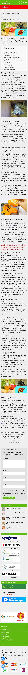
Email (5, 477)
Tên (4, 470)
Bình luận (5, 458)
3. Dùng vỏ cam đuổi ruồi (9, 55)
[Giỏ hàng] (23, 2)
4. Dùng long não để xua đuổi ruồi (11, 57)
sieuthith (17, 19)
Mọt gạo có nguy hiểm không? (13, 508)
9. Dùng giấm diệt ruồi (8, 67)
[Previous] (2, 617)
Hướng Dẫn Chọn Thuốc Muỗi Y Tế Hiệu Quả (16, 527)
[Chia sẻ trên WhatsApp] (9, 442)
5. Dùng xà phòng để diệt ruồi (10, 59)
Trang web (5, 484)
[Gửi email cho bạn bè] (14, 442)
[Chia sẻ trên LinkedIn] (18, 442)
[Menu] (26, 2)
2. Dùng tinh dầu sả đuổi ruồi (10, 53)
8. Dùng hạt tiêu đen (8, 66)
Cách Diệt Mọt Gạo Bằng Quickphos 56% (15, 523)
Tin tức (2, 11)
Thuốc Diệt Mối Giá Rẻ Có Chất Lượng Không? (15, 518)
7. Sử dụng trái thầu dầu (9, 64)
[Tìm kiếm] (20, 2)
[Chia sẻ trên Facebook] (11, 442)
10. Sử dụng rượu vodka (9, 69)
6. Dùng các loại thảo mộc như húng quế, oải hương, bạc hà (14, 61)
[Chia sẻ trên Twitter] (13, 442)
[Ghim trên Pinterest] (16, 442)
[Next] (26, 617)
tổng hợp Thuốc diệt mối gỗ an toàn (15, 512)
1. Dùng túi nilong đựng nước (10, 52)
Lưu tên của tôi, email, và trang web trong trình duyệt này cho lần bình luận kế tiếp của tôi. (14, 493)
